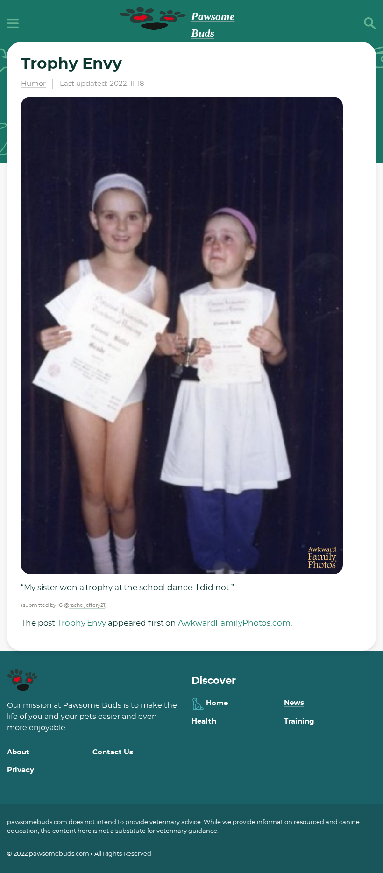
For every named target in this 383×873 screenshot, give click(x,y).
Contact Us (112, 752)
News (294, 702)
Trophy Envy (81, 623)
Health (204, 721)
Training (299, 721)
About (18, 752)
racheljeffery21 (87, 605)
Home (217, 703)
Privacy (20, 770)
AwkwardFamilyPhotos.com (234, 623)
